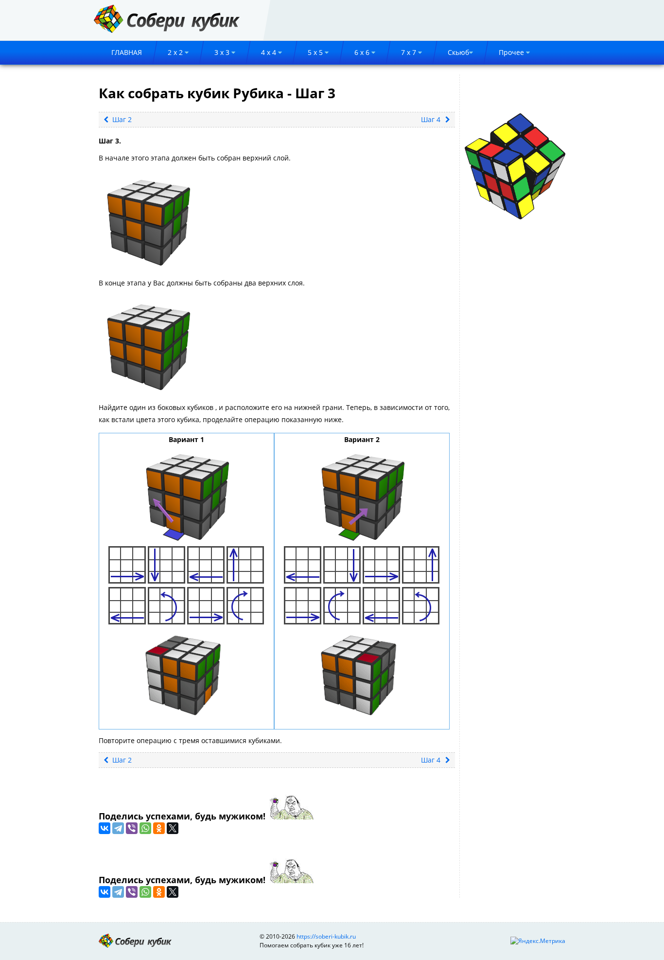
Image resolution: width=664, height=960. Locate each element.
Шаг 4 (430, 119)
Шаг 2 (121, 119)
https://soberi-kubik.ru (326, 936)
